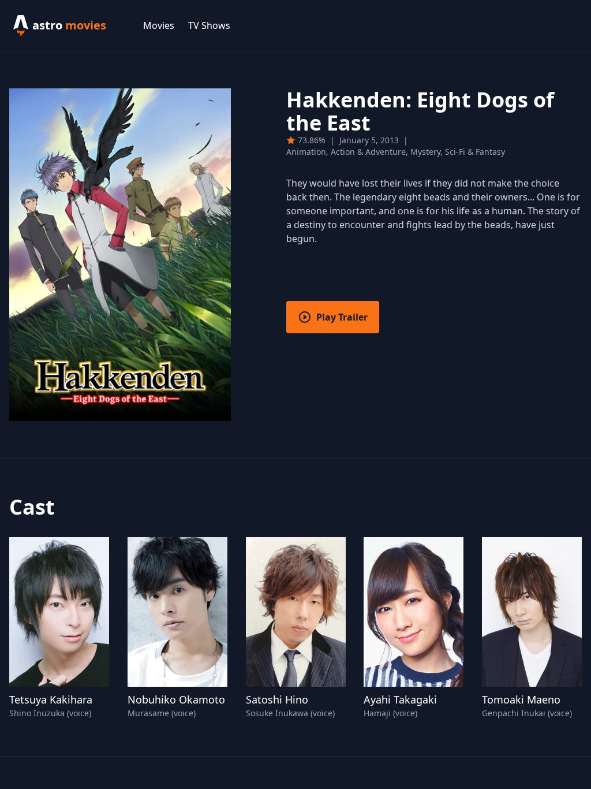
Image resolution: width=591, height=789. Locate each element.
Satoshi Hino (277, 699)
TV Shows (209, 25)
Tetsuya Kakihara (50, 699)
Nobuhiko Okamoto (176, 699)
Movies (158, 25)
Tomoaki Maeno (521, 699)
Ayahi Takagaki (400, 699)
